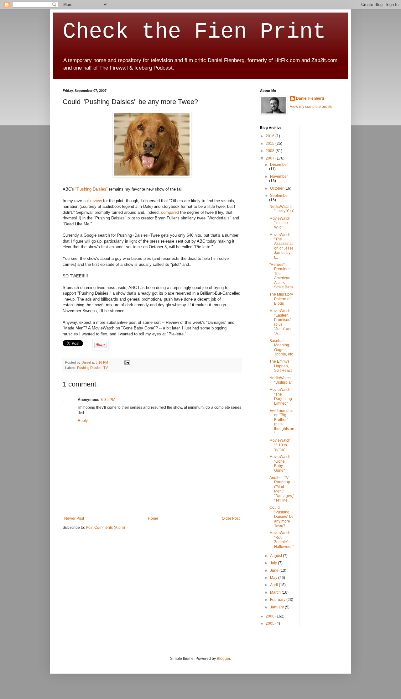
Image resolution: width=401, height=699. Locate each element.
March (276, 592)
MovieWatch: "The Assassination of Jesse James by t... (281, 246)
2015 (270, 143)
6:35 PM (108, 399)
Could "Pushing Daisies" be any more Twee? (281, 516)
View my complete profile (311, 106)
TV (105, 368)
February (278, 599)
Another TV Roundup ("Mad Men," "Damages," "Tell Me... (281, 489)
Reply (83, 420)
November (279, 176)
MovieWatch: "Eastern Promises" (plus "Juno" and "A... (281, 322)
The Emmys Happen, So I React (280, 366)
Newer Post (74, 518)
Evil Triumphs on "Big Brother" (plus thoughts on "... (281, 421)
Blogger (223, 658)
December (279, 164)
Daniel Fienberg (310, 98)
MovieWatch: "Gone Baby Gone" (280, 463)
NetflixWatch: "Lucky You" (281, 208)
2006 (270, 616)
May (274, 577)
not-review (92, 200)
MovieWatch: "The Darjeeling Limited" (280, 396)
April (274, 585)
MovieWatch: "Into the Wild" (280, 223)
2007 (270, 158)
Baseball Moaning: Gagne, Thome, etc (281, 347)
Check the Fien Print (194, 31)
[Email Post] (126, 362)
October (277, 188)
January (277, 607)
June (274, 570)
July (274, 563)
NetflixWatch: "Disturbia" (280, 380)
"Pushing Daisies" (91, 189)
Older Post (231, 518)
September (279, 195)
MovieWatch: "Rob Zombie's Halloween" (281, 540)
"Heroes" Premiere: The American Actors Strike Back (281, 275)
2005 (270, 623)
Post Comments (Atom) (105, 527)
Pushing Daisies (89, 368)
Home (153, 518)
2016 (270, 136)
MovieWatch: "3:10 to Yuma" (280, 445)
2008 (270, 151)
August (276, 556)
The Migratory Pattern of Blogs (281, 299)
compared (170, 212)
